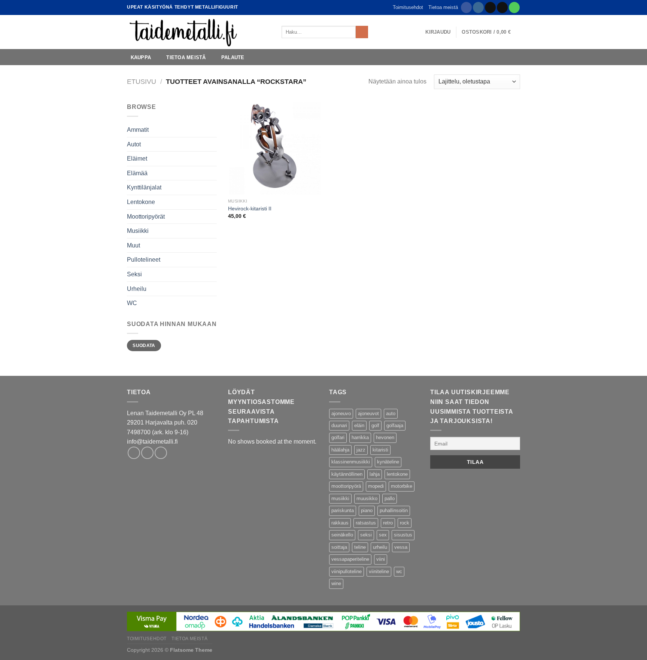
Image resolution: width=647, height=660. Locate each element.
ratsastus (366, 523)
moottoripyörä (346, 486)
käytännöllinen (346, 474)
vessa (400, 547)
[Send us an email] (502, 7)
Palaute (232, 57)
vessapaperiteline (350, 559)
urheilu (380, 547)
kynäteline (388, 462)
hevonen (385, 437)
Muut (133, 245)
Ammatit (138, 130)
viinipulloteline (346, 571)
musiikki (340, 498)
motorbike (401, 486)
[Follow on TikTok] (490, 7)
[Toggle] (214, 245)
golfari (337, 437)
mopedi (376, 486)
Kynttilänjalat (144, 187)
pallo (390, 498)
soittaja (339, 547)
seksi (366, 535)
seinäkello (342, 535)
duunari (339, 425)
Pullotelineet (143, 259)
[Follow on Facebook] (466, 7)
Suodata (144, 345)
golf (375, 425)
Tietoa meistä (443, 7)
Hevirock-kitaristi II (249, 209)
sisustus (403, 535)
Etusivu (141, 81)
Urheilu (136, 289)
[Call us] (514, 7)
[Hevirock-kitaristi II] (274, 148)
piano (367, 510)
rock (404, 523)
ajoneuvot (368, 413)
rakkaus (340, 523)
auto (390, 413)
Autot (134, 144)
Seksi (134, 274)
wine (336, 583)
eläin (359, 425)
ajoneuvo (341, 413)
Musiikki (138, 231)
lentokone (397, 474)
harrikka (360, 437)
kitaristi (380, 450)
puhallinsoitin (394, 510)
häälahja (340, 450)
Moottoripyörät (146, 216)
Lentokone (141, 202)
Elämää (137, 173)
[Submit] (362, 32)
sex (383, 535)
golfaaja (394, 425)
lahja (375, 474)
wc (399, 571)
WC (132, 303)
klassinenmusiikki (350, 462)
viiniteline (379, 571)
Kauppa (141, 57)
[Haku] (376, 32)
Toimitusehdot (408, 7)
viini (380, 559)
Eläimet (137, 158)
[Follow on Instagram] (478, 7)
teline (360, 547)
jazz (360, 450)
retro (388, 523)
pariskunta (342, 510)
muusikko (366, 498)
